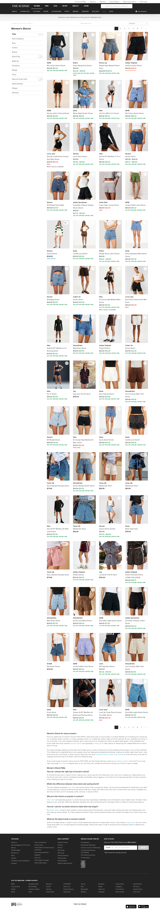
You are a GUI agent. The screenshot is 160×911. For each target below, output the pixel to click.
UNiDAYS (37, 855)
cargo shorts (130, 822)
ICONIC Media (15, 850)
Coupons (14, 863)
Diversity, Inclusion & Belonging (90, 847)
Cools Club (136, 892)
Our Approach (85, 842)
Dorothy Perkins (68, 889)
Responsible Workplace (88, 845)
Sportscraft (66, 892)
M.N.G (13, 892)
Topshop (48, 889)
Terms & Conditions (40, 842)
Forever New (50, 892)
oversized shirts (102, 754)
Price (14, 75)
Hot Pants (136, 886)
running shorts (98, 743)
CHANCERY (67, 884)
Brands (13, 847)
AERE (13, 884)
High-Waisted (137, 884)
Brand (14, 52)
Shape (14, 88)
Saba (30, 892)
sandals (120, 754)
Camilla (48, 886)
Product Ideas (62, 858)
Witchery (83, 892)
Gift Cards (143, 2)
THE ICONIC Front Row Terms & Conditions (44, 849)
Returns (102, 2)
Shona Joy (66, 886)
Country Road (15, 886)
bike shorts (72, 787)
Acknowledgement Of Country (20, 845)
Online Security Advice (41, 852)
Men (46, 6)
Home (86, 6)
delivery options (123, 761)
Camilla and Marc (34, 889)
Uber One (37, 857)
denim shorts (54, 810)
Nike (82, 886)
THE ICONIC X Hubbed (41, 860)
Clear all (40, 34)
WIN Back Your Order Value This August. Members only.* (80, 17)
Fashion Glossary (63, 855)
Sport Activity (17, 84)
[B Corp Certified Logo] (91, 865)
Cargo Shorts (120, 884)
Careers (13, 858)
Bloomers (49, 884)
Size (14, 43)
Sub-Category (18, 39)
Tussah (83, 884)
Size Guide (61, 850)
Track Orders (114, 2)
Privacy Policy (38, 845)
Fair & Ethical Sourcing (88, 855)
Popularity (132, 23)
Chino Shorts (120, 889)
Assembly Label (33, 884)
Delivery (93, 2)
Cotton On (101, 889)
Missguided (84, 889)
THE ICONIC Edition (40, 863)
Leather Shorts (137, 889)
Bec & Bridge (33, 886)
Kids (55, 6)
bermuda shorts (75, 743)
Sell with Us (15, 853)
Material (15, 61)
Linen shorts (51, 800)
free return (62, 763)
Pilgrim (13, 889)
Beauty (76, 6)
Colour (15, 48)
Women (37, 6)
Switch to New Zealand (65, 863)
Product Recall (62, 860)
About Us (14, 842)
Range (14, 70)
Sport (64, 6)
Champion (101, 892)
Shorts (30, 23)
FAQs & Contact (63, 842)
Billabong (101, 884)
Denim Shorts (120, 892)
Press (13, 855)
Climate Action (85, 857)
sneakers (111, 754)
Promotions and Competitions (20, 860)
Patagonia (119, 886)
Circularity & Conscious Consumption (88, 851)
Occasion (16, 66)
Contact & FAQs (80, 2)
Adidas (100, 886)
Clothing (22, 23)
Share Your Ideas (129, 2)
